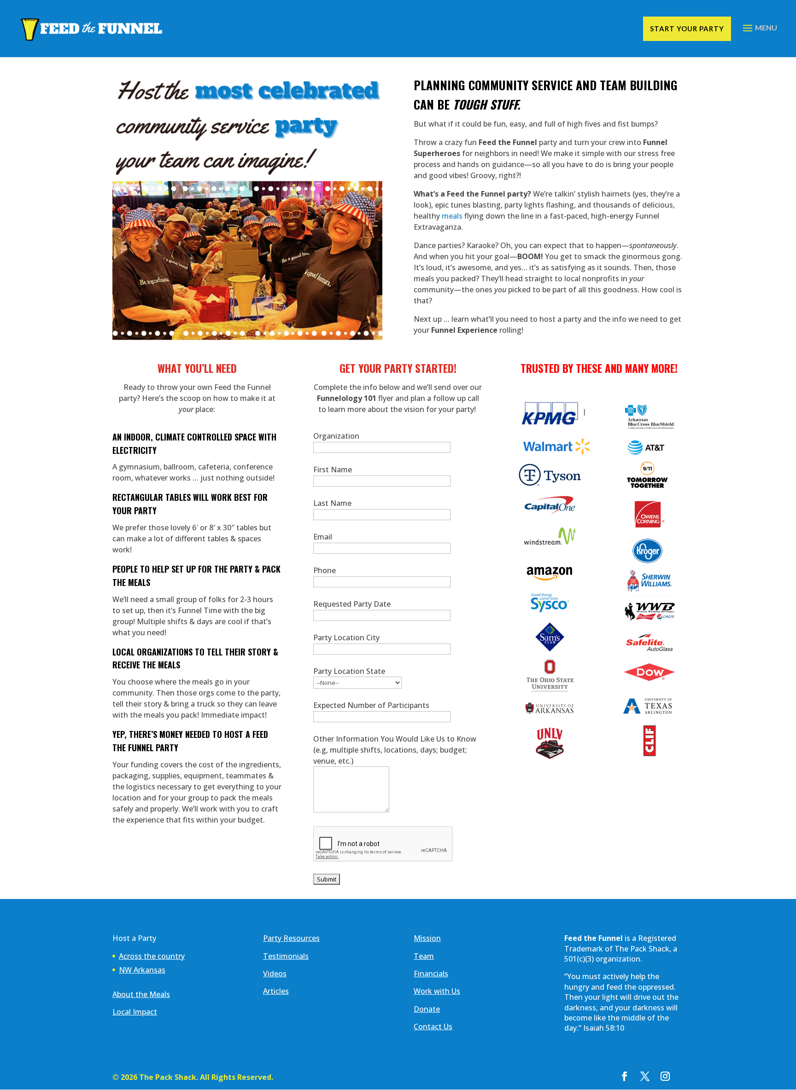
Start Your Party (687, 28)
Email (322, 537)
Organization (336, 436)
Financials (431, 973)
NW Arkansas (142, 970)
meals (452, 216)
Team (424, 956)
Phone (324, 570)
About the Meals (141, 994)
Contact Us (433, 1026)
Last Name (332, 503)
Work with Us (437, 991)
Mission (427, 938)
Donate (427, 1009)
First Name (332, 469)
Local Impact (134, 1012)
